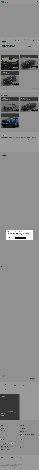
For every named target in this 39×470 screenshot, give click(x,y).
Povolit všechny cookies (20, 237)
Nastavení (11, 237)
